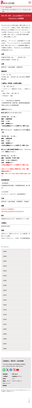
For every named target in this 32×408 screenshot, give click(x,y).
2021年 (5, 275)
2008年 (5, 339)
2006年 (5, 348)
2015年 (5, 305)
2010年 (5, 329)
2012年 (5, 319)
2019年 (5, 285)
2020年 (5, 280)
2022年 (5, 271)
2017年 (5, 295)
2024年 (5, 261)
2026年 (5, 251)
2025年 (5, 256)
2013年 (5, 314)
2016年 (5, 300)
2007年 (5, 343)
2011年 (5, 324)
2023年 (5, 266)
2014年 (5, 309)
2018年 (5, 290)
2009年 (5, 334)
